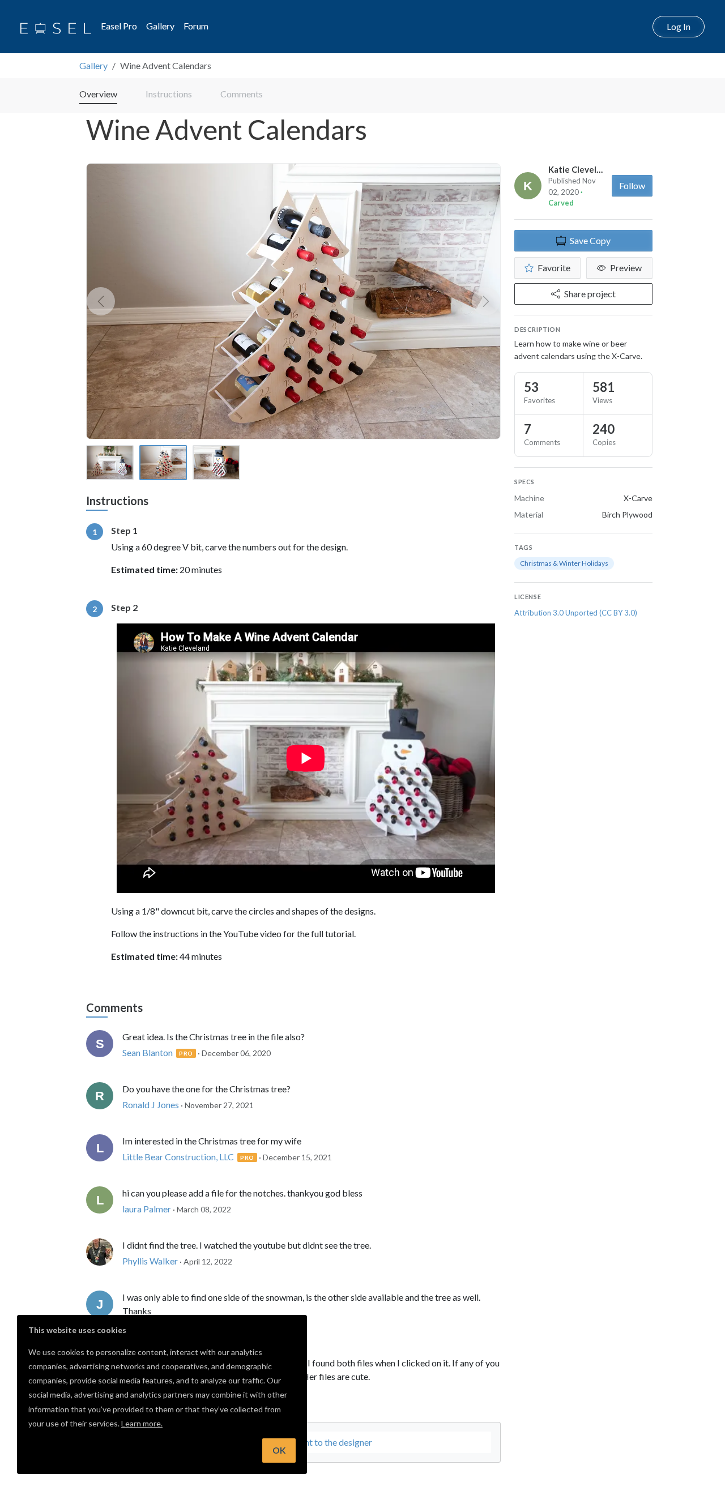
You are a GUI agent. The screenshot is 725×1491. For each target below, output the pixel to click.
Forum (196, 25)
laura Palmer (146, 1208)
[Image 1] (110, 462)
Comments (241, 93)
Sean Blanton (147, 1052)
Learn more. (142, 1423)
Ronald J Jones (150, 1104)
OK (278, 1450)
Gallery (160, 25)
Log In (678, 26)
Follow (632, 185)
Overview (98, 93)
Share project (590, 293)
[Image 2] (163, 462)
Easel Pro (119, 25)
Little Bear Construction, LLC (178, 1156)
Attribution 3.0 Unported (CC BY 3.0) (575, 612)
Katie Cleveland (579, 169)
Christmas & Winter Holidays (564, 563)
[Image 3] (216, 462)
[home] (55, 26)
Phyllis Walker (150, 1260)
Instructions (169, 93)
